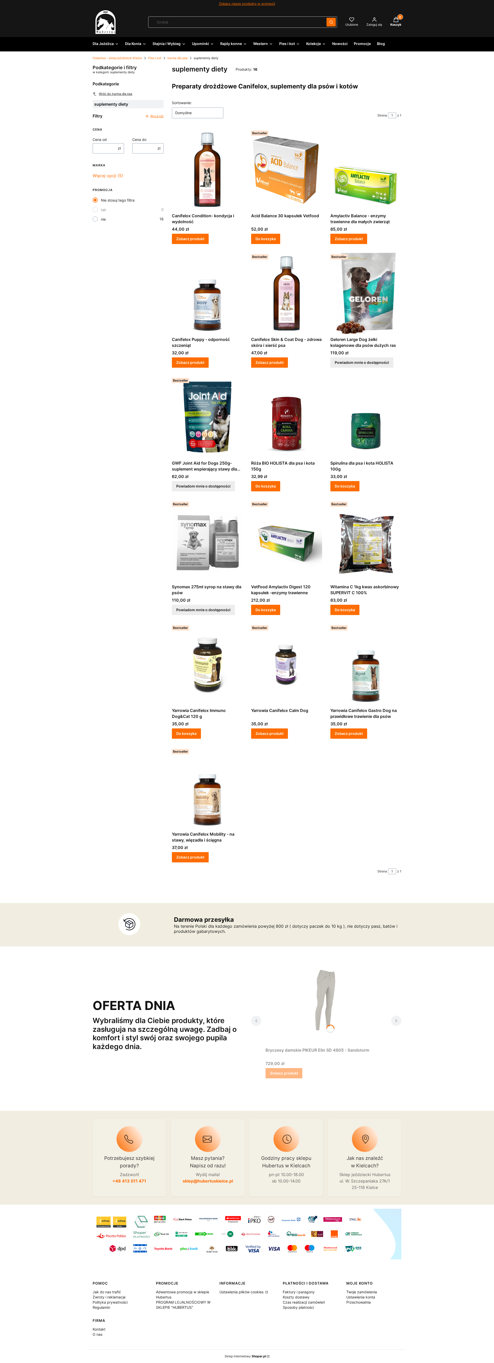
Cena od (100, 139)
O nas (97, 1334)
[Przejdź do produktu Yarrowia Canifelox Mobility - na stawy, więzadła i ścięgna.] (207, 788)
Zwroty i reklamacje (109, 1297)
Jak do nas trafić (107, 1292)
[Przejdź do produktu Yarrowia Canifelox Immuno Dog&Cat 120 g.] (207, 664)
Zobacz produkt (190, 239)
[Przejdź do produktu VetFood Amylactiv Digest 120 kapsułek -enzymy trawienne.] (286, 541)
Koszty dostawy (296, 1297)
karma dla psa (177, 58)
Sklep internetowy (245, 1356)
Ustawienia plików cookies (241, 1292)
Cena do (139, 139)
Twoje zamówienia (361, 1292)
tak (103, 209)
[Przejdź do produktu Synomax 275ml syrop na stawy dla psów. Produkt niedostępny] (207, 541)
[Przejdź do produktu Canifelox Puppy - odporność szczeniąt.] (207, 293)
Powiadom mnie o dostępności (362, 362)
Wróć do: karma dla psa (115, 94)
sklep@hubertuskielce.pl (208, 1181)
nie (103, 219)
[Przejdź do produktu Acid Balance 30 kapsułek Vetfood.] (286, 170)
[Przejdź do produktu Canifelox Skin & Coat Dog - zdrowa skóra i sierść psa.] (286, 293)
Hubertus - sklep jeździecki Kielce (117, 58)
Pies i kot (154, 58)
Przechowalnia (358, 1302)
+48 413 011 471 (129, 1181)
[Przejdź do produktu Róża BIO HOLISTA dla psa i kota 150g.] (286, 417)
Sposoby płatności (298, 1307)
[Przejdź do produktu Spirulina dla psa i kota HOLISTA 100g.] (365, 417)
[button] (331, 22)
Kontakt (99, 1329)
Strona (382, 115)
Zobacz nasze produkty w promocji (247, 4)
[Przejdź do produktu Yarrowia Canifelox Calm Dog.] (286, 664)
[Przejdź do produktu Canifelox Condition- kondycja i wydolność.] (207, 170)
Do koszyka (265, 239)
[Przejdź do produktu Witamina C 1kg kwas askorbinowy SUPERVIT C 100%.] (365, 541)
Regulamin (101, 1307)
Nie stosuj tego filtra (118, 200)
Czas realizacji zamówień (304, 1302)
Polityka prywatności (110, 1302)
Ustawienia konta (360, 1297)
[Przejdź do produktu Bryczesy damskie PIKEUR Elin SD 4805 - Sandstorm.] (326, 1004)
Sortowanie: (182, 103)
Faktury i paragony (299, 1292)
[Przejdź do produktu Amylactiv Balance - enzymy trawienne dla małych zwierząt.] (365, 170)
